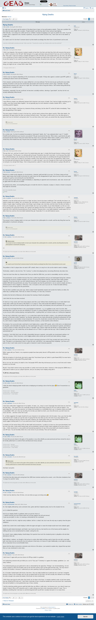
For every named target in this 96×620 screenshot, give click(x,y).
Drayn (75, 73)
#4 (3, 99)
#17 (4, 474)
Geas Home (65, 5)
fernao (75, 171)
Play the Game (72, 5)
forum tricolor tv (52, 607)
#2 (3, 49)
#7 (3, 172)
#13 (4, 383)
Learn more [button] (60, 616)
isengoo (76, 491)
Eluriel (75, 139)
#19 (4, 504)
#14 (4, 403)
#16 (4, 456)
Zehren (75, 98)
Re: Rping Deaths (8, 48)
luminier (76, 241)
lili (74, 57)
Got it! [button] (85, 616)
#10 (4, 236)
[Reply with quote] (69, 25)
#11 (3, 258)
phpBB (43, 608)
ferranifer (76, 456)
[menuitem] (4, 8)
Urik (75, 25)
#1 (3, 26)
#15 (4, 436)
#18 (4, 492)
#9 (3, 217)
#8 (3, 198)
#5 (3, 131)
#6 (3, 150)
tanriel (75, 262)
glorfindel (76, 402)
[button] (93, 19)
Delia (75, 390)
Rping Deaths (48, 14)
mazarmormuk (77, 503)
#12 (4, 349)
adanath (76, 197)
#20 (4, 554)
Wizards (9, 16)
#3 (3, 74)
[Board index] (13, 3)
